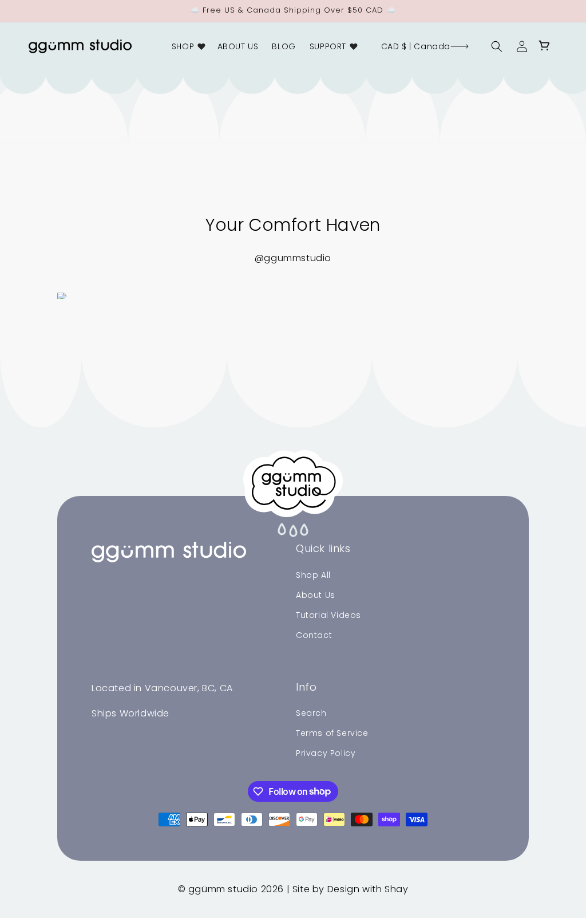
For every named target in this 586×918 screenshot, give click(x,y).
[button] (188, 46)
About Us (315, 595)
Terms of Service (332, 733)
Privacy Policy (325, 753)
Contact (314, 635)
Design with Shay (368, 889)
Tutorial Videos (328, 615)
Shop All (313, 575)
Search (311, 713)
